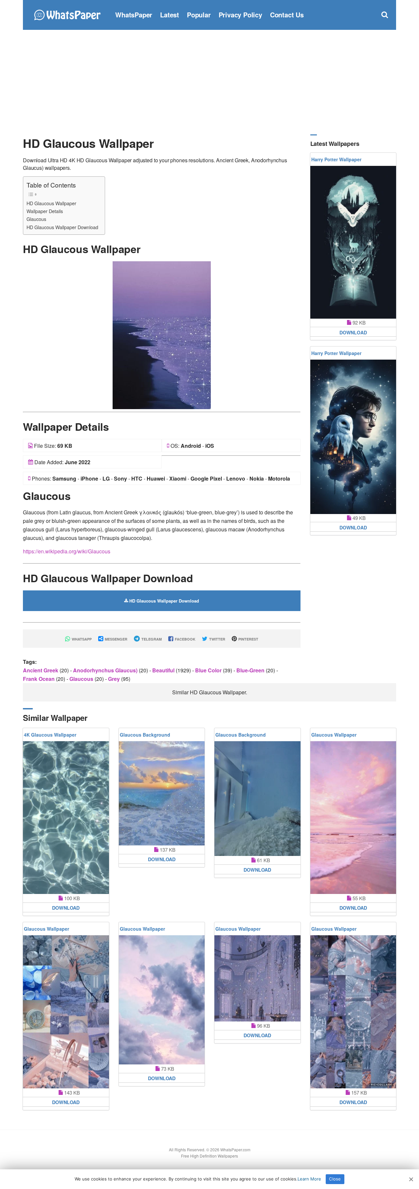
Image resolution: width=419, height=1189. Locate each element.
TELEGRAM (151, 639)
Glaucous (36, 218)
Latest (169, 14)
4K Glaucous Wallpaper (50, 734)
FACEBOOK (184, 639)
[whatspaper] (67, 14)
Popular (199, 14)
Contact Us (287, 14)
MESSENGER (115, 639)
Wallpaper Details (45, 211)
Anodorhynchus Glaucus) (106, 670)
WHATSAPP (81, 639)
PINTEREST (247, 639)
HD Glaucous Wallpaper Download (62, 227)
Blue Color (209, 670)
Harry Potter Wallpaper (336, 159)
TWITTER (216, 639)
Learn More (309, 1178)
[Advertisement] (209, 82)
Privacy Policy (240, 14)
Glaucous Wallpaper (333, 734)
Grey (114, 679)
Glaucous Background (145, 734)
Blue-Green (251, 670)
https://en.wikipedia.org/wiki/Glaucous (66, 551)
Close (335, 1178)
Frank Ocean (39, 679)
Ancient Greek (41, 670)
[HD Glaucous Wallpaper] (162, 334)
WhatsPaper (133, 14)
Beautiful (164, 670)
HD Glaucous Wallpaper (51, 203)
